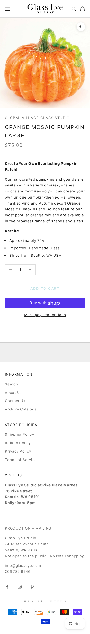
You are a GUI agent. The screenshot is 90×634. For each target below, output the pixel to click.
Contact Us (15, 400)
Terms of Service (21, 459)
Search (11, 384)
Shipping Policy (19, 434)
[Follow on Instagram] (19, 586)
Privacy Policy (18, 451)
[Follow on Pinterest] (32, 586)
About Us (13, 392)
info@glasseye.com (23, 565)
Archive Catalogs (20, 409)
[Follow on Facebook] (7, 586)
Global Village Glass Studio (37, 118)
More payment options (45, 315)
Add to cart (45, 288)
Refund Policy (18, 443)
